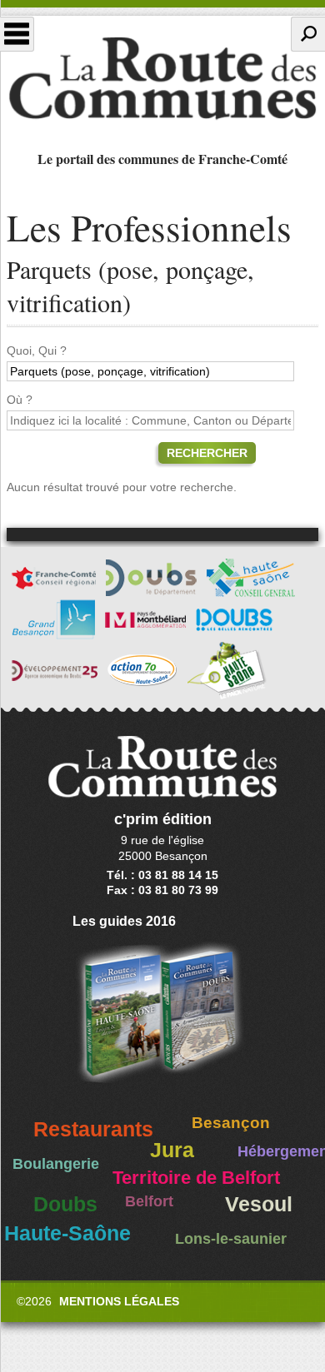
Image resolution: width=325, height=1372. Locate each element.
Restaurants (93, 1129)
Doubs (65, 1204)
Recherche (308, 34)
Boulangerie (55, 1164)
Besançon (231, 1122)
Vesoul (258, 1204)
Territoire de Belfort (196, 1178)
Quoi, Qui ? (37, 350)
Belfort (149, 1201)
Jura (172, 1150)
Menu (17, 34)
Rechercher (207, 453)
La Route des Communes (162, 78)
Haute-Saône (67, 1233)
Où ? (19, 399)
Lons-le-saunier (231, 1238)
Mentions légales (119, 1301)
